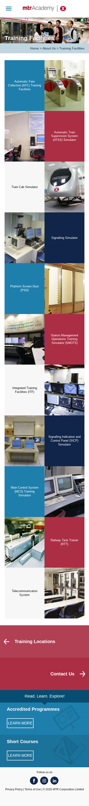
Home (34, 48)
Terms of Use (33, 789)
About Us (49, 48)
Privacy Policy (14, 789)
